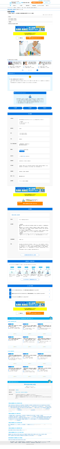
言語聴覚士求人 (19, 7)
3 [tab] (30, 70)
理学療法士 (12, 442)
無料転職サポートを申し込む (37, 2)
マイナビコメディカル (10, 7)
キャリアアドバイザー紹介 (40, 5)
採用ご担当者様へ (41, 0)
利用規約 (36, 441)
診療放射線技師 (33, 442)
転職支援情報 (34, 5)
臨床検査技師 (24, 442)
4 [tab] (31, 70)
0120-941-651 (26, 2)
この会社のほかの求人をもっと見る (30, 254)
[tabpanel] (30, 48)
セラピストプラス (44, 442)
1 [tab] (28, 70)
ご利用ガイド (14, 5)
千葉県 (22, 7)
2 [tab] (29, 70)
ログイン (46, 2)
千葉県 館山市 (21, 149)
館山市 (25, 7)
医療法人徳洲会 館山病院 (16, 214)
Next (37, 70)
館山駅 (24, 156)
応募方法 (44, 107)
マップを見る (21, 151)
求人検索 (21, 5)
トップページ (10, 5)
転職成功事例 (27, 5)
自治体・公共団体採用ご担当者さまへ (20, 441)
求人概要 (15, 107)
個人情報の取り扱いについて (30, 441)
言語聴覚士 (15, 7)
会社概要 (29, 107)
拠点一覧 (47, 5)
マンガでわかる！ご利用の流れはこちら (30, 279)
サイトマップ (44, 441)
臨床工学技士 (28, 442)
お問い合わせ (39, 441)
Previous (22, 70)
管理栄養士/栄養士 (38, 442)
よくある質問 (48, 441)
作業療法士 (16, 442)
